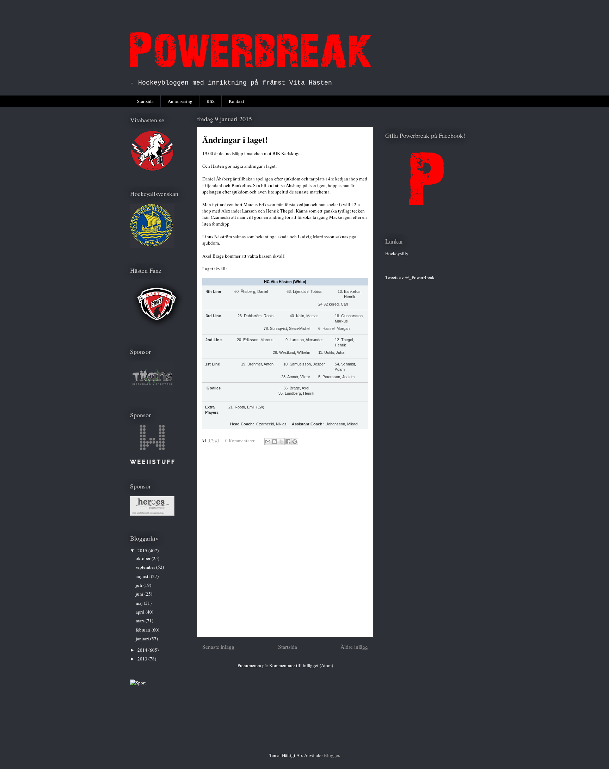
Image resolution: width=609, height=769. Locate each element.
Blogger (331, 755)
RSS (211, 101)
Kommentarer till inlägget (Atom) (301, 665)
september (146, 567)
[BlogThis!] (274, 441)
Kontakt (236, 101)
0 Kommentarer (239, 440)
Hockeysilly (396, 253)
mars (141, 620)
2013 (142, 659)
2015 (142, 550)
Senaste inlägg (218, 646)
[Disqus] (285, 544)
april (141, 612)
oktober (144, 558)
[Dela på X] (281, 441)
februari (144, 630)
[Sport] (138, 682)
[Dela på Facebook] (287, 441)
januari (143, 638)
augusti (143, 576)
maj (140, 603)
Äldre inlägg (354, 646)
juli (139, 585)
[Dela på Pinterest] (294, 441)
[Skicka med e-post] (267, 441)
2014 (142, 650)
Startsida (145, 101)
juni (140, 594)
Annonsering (180, 101)
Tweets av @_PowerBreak (410, 277)
